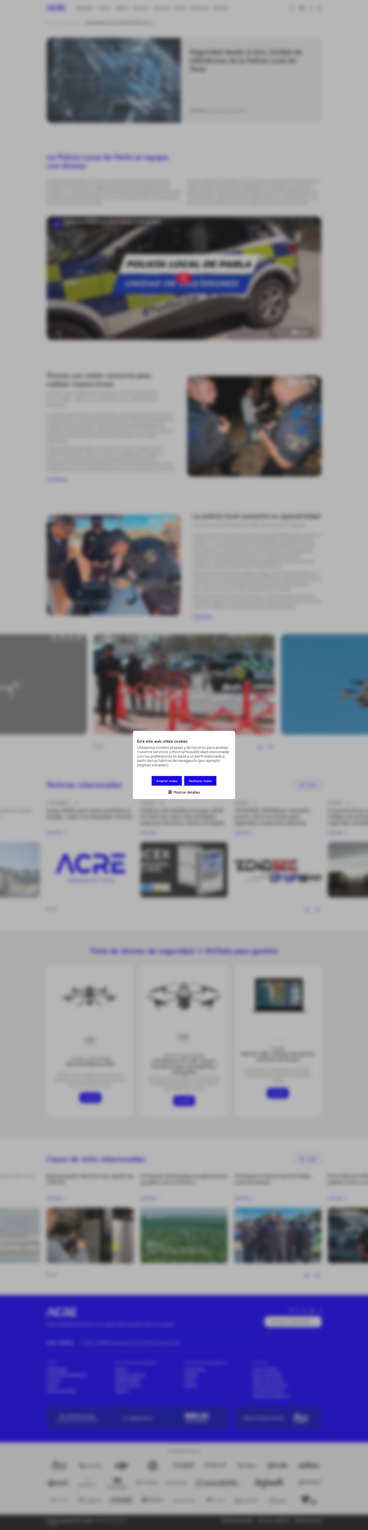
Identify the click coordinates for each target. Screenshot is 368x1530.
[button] (184, 792)
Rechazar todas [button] (200, 781)
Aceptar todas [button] (166, 781)
